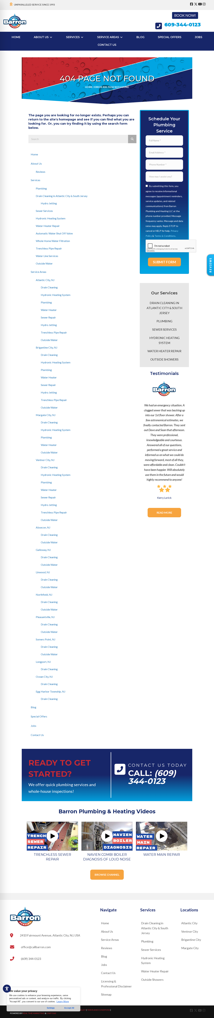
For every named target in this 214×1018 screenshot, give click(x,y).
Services (35, 180)
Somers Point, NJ (45, 639)
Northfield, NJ (44, 594)
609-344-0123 (182, 25)
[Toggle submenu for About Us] (51, 37)
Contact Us (37, 734)
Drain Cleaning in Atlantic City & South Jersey (61, 195)
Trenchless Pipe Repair (49, 248)
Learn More (63, 1001)
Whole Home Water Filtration (53, 240)
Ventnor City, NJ (45, 459)
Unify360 (51, 1013)
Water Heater (49, 309)
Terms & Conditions (164, 235)
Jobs (33, 725)
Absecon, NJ (43, 527)
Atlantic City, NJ (45, 280)
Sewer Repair (48, 317)
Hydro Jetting (49, 203)
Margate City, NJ (46, 415)
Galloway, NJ (43, 549)
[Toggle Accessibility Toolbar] (7, 988)
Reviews (40, 171)
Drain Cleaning (49, 287)
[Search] (132, 139)
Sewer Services (44, 210)
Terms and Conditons (98, 1010)
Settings (51, 1008)
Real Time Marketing (33, 1013)
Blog (33, 707)
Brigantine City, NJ (46, 347)
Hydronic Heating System (50, 218)
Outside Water (44, 263)
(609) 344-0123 (152, 777)
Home (88, 87)
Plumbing (41, 188)
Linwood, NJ (43, 572)
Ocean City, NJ (44, 676)
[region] (43, 999)
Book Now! (185, 15)
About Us (36, 163)
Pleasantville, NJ (45, 617)
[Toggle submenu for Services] (82, 37)
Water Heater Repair (48, 225)
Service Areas (38, 271)
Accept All (69, 1008)
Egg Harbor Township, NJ (50, 691)
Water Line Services (47, 255)
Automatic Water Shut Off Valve (54, 233)
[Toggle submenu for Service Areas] (121, 37)
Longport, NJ (43, 661)
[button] (210, 265)
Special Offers (39, 716)
